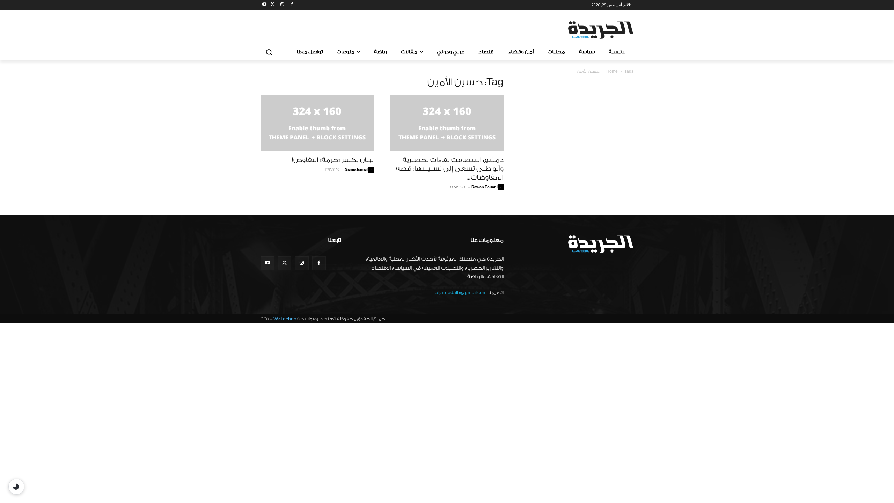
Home (612, 71)
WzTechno (284, 318)
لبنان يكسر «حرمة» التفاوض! (333, 160)
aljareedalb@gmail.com (461, 292)
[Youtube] (265, 5)
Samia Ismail (356, 170)
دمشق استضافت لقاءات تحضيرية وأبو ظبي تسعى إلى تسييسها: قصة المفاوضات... (450, 168)
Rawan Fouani (484, 187)
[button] (269, 52)
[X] (273, 5)
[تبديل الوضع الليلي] (16, 487)
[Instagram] (282, 5)
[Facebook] (292, 5)
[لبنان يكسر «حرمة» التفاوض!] (317, 123)
